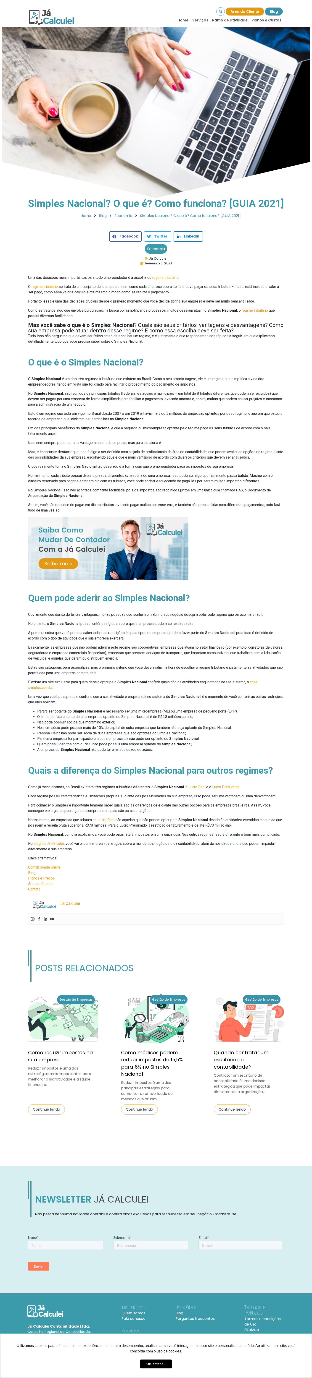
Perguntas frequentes (195, 1318)
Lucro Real (196, 787)
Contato (34, 889)
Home (182, 20)
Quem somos (133, 1313)
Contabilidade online (44, 867)
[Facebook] (39, 919)
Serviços (200, 20)
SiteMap (251, 1329)
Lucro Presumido (226, 787)
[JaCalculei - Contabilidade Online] (69, 1311)
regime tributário (165, 277)
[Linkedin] (45, 919)
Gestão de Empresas (76, 999)
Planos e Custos (266, 20)
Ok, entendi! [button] (156, 1364)
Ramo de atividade (230, 20)
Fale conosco (133, 1318)
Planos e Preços (41, 878)
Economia (156, 248)
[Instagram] (33, 919)
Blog (274, 11)
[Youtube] (52, 919)
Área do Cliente (244, 11)
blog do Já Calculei (49, 843)
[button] (125, 236)
